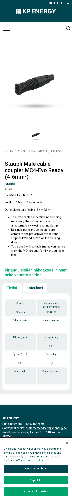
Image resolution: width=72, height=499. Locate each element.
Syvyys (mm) (20, 354)
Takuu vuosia (20, 320)
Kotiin (9, 151)
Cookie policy (35, 460)
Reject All (36, 480)
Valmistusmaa (51, 320)
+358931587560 (33, 423)
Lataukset (35, 288)
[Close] (67, 442)
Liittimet (57, 151)
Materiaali (19, 371)
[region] (36, 468)
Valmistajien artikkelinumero (51, 305)
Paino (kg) (51, 354)
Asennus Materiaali (32, 151)
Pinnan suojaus (51, 371)
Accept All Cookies (36, 491)
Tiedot (12, 288)
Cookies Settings (36, 468)
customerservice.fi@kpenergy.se (46, 428)
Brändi (20, 303)
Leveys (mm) (51, 337)
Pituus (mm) (20, 337)
